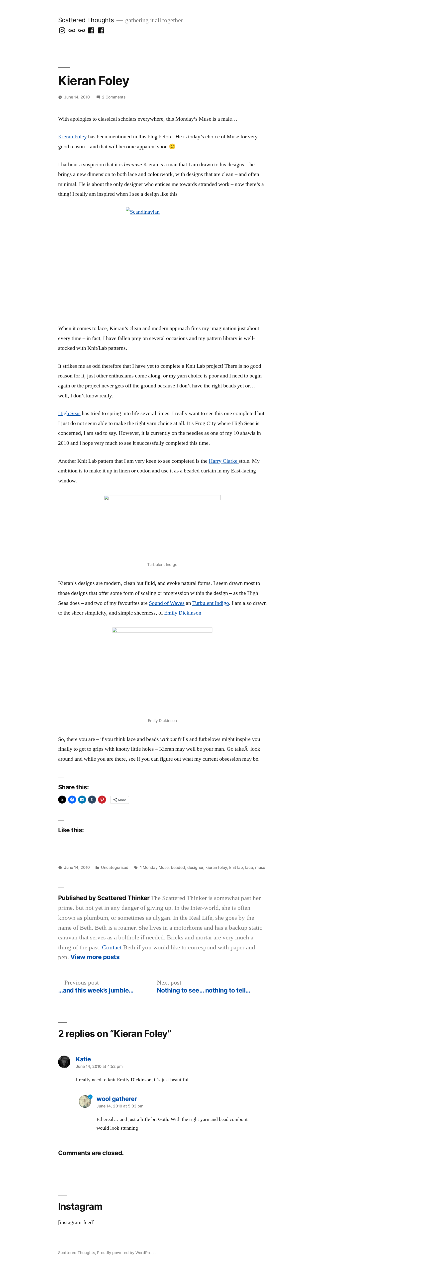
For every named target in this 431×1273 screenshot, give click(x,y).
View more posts (95, 957)
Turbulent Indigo (210, 603)
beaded (178, 867)
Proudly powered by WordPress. (126, 1252)
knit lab (236, 867)
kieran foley (216, 867)
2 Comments (113, 97)
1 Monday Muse (154, 867)
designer (195, 867)
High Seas (69, 413)
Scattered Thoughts (86, 20)
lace (249, 867)
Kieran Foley (72, 136)
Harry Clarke (224, 460)
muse (260, 867)
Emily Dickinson (182, 612)
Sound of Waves (167, 603)
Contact (112, 947)
